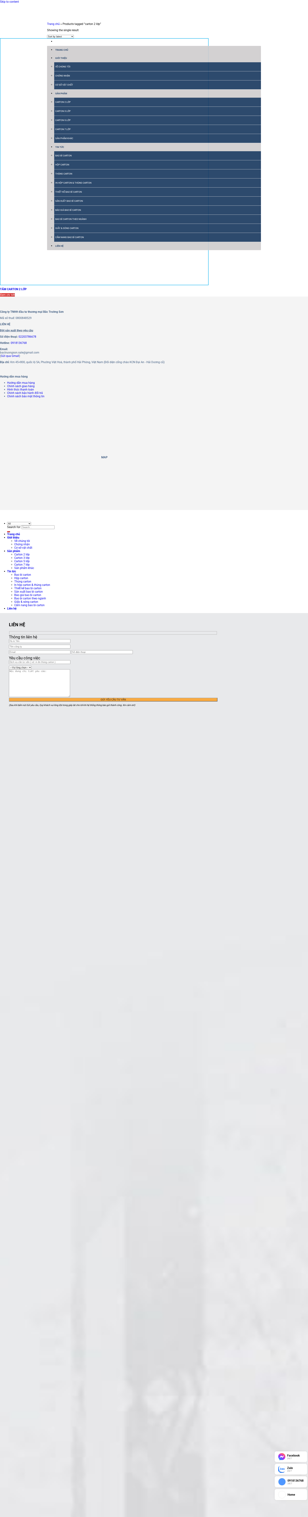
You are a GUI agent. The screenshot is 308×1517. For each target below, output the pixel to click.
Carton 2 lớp (63, 102)
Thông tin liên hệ (23, 637)
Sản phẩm (61, 93)
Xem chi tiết (7, 295)
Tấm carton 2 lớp (13, 289)
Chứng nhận (62, 75)
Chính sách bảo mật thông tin (25, 396)
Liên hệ (59, 246)
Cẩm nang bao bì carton (69, 237)
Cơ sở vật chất (64, 84)
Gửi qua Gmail (10, 356)
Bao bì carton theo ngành (70, 219)
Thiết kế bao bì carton (68, 192)
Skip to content (9, 1)
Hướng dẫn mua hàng (21, 382)
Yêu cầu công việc (24, 658)
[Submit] (8, 531)
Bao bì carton (63, 155)
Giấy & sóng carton (66, 228)
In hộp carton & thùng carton (73, 182)
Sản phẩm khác (64, 138)
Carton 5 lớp (63, 120)
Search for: (14, 527)
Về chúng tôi (62, 66)
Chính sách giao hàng (21, 386)
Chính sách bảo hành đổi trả (25, 393)
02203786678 (27, 336)
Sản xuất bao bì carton (69, 201)
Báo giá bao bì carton (68, 210)
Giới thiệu (61, 58)
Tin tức (59, 147)
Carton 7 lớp (63, 129)
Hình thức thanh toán (20, 389)
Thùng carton (63, 173)
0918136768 (19, 343)
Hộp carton (62, 164)
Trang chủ (61, 50)
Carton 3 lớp (63, 111)
